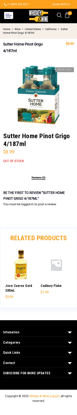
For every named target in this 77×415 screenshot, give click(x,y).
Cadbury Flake (51, 286)
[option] (38, 95)
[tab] (38, 178)
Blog (62, 408)
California (50, 29)
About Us (33, 408)
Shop (19, 408)
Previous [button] (10, 274)
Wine (18, 29)
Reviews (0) (38, 177)
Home (6, 29)
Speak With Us (61, 4)
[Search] (59, 15)
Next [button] (67, 274)
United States (33, 29)
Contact (49, 408)
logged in (27, 204)
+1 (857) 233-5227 (18, 4)
